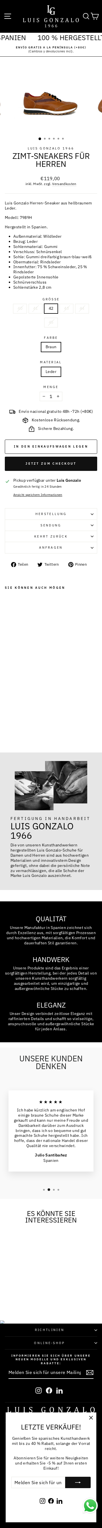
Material (51, 362)
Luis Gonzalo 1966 (51, 148)
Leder (51, 371)
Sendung (51, 525)
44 (82, 308)
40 (20, 308)
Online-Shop (49, 1343)
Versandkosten (64, 184)
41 (35, 308)
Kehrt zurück (51, 536)
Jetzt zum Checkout (51, 463)
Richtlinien (49, 1330)
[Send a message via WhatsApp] (90, 1506)
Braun (51, 346)
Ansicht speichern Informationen (37, 495)
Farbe (51, 338)
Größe (51, 299)
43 (66, 308)
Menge (51, 387)
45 (51, 322)
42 (51, 308)
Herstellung (51, 514)
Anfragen (51, 547)
